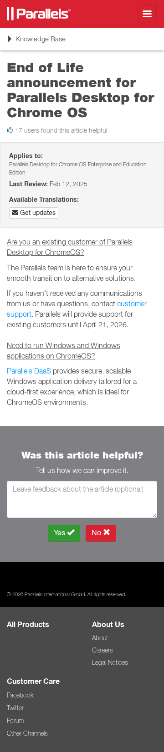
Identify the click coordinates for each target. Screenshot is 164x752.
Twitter (15, 708)
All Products (28, 624)
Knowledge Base (36, 42)
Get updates (37, 213)
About (100, 638)
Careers (102, 650)
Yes (60, 533)
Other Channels (27, 733)
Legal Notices (110, 662)
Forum (15, 720)
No (97, 533)
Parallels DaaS (29, 371)
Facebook (20, 695)
